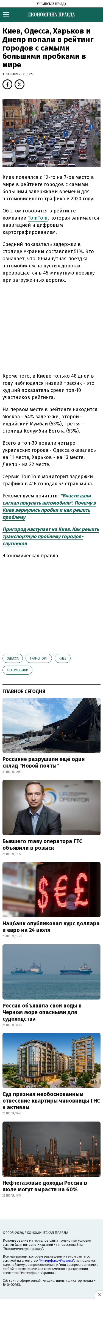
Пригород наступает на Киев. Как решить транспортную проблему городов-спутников (50, 536)
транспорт (39, 658)
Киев (62, 658)
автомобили (17, 670)
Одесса (13, 658)
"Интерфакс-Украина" (56, 1260)
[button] (7, 84)
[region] (51, 327)
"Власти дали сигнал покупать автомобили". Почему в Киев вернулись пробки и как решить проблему (49, 506)
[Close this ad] (99, 1295)
